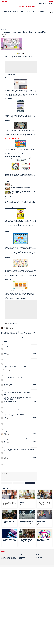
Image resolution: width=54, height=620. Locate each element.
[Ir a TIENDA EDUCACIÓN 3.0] (50, 12)
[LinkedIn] (48, 3)
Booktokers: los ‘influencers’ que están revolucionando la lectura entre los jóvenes (9, 540)
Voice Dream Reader (10, 98)
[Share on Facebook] (2, 56)
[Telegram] (49, 3)
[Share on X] (2, 58)
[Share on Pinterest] (2, 60)
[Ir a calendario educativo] (49, 12)
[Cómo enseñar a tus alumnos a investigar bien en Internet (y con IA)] (44, 494)
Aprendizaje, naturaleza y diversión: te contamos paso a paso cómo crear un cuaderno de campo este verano (22, 192)
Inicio (1, 29)
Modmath (7, 78)
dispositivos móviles (17, 56)
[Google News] (43, 3)
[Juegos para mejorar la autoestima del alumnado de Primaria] (7, 188)
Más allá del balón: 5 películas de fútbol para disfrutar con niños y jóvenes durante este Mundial (26, 540)
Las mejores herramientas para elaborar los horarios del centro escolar (43, 540)
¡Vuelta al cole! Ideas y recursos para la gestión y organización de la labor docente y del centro (22, 184)
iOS (27, 220)
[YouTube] (41, 3)
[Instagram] (44, 3)
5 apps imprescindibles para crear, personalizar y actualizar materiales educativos (26, 501)
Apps (11, 323)
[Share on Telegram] (2, 66)
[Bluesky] (51, 3)
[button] (52, 13)
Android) (25, 130)
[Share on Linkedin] (2, 64)
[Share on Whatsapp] (2, 62)
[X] (40, 3)
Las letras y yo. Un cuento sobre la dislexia (15, 208)
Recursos (4, 29)
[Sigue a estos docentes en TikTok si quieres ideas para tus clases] (9, 494)
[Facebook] (39, 3)
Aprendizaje (15, 323)
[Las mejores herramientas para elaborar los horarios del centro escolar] (44, 533)
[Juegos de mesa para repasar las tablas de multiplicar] (44, 514)
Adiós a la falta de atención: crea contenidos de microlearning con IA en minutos (9, 521)
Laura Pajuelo (4, 36)
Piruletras (7, 257)
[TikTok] (46, 3)
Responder (34, 348)
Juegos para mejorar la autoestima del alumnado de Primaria (20, 187)
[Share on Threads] (2, 68)
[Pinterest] (45, 3)
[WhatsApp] (50, 3)
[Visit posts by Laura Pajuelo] (2, 328)
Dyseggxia (7, 120)
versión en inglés (18, 276)
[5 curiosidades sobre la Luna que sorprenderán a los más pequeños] (27, 514)
